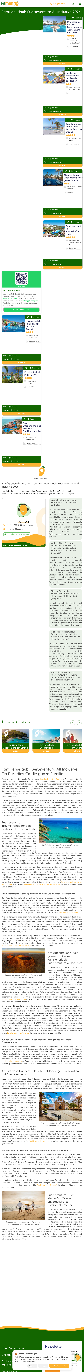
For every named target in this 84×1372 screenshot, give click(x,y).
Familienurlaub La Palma (39, 1141)
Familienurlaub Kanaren (12, 1061)
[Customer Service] (78, 1357)
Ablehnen (32, 1366)
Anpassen (43, 1366)
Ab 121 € (22, 465)
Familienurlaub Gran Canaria (14, 999)
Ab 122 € (63, 268)
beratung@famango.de (29, 301)
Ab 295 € (63, 165)
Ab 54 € (62, 114)
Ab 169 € (63, 63)
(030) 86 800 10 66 (60, 4)
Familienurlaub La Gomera (18, 1033)
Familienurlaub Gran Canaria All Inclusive (42, 884)
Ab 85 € (21, 363)
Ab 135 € (63, 216)
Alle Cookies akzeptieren (59, 1366)
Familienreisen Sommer (69, 912)
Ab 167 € (22, 414)
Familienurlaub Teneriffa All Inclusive (17, 945)
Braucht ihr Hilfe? (22, 310)
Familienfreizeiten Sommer (51, 779)
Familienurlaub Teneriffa (47, 1185)
